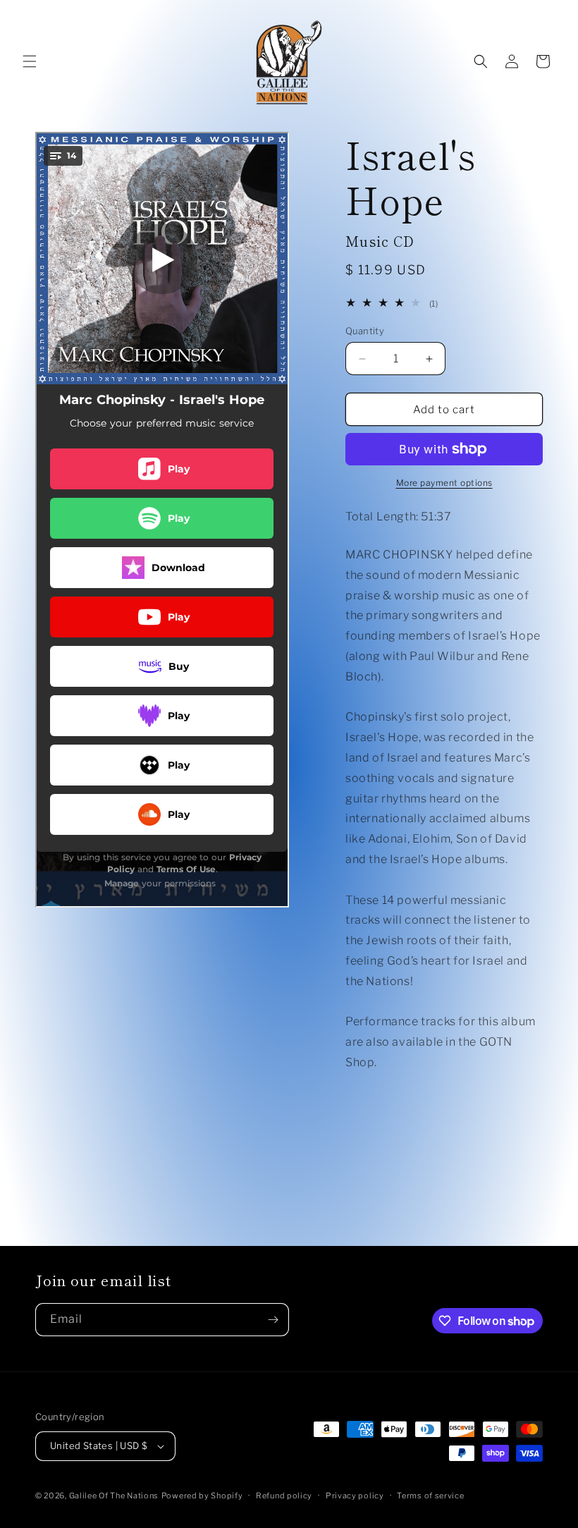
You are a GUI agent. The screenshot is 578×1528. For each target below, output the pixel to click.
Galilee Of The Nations (114, 1496)
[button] (29, 61)
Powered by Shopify (202, 1496)
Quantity (364, 330)
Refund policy (284, 1496)
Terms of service (430, 1496)
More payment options (444, 482)
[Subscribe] (272, 1319)
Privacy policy (355, 1496)
